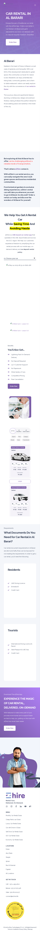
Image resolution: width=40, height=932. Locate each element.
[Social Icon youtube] (25, 806)
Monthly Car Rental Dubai (14, 815)
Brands (12, 440)
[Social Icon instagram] (11, 806)
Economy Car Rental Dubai (14, 840)
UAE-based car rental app (22, 235)
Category (26, 436)
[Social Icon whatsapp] (7, 806)
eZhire (17, 169)
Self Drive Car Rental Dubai (14, 831)
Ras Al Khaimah (10, 865)
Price (19, 436)
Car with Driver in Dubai (13, 827)
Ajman (8, 861)
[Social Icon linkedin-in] (20, 806)
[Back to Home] (9, 5)
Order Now (13, 42)
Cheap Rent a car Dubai (13, 819)
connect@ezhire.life (12, 896)
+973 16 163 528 (16, 888)
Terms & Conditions (13, 929)
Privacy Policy (23, 929)
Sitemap (30, 929)
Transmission (26, 440)
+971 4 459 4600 (15, 884)
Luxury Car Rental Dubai (13, 823)
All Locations (10, 873)
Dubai (7, 849)
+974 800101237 (15, 892)
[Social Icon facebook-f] (16, 806)
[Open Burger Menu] (35, 5)
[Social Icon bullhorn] (29, 806)
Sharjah (8, 857)
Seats (18, 440)
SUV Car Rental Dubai (12, 835)
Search (13, 436)
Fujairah (8, 869)
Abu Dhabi (9, 853)
